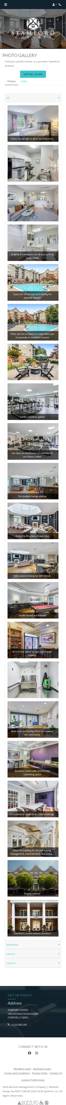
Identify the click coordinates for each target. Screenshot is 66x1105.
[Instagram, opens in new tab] (36, 1053)
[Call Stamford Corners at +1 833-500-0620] (60, 5)
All (7, 97)
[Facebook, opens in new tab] (29, 1053)
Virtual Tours (33, 74)
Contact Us (56, 1073)
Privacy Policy (40, 1073)
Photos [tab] (11, 81)
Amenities (12, 944)
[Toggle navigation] (6, 5)
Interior (10, 953)
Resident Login (22, 1068)
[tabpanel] (33, 531)
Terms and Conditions (17, 1073)
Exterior (11, 963)
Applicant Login (42, 1068)
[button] (54, 5)
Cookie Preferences (33, 1079)
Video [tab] (24, 81)
